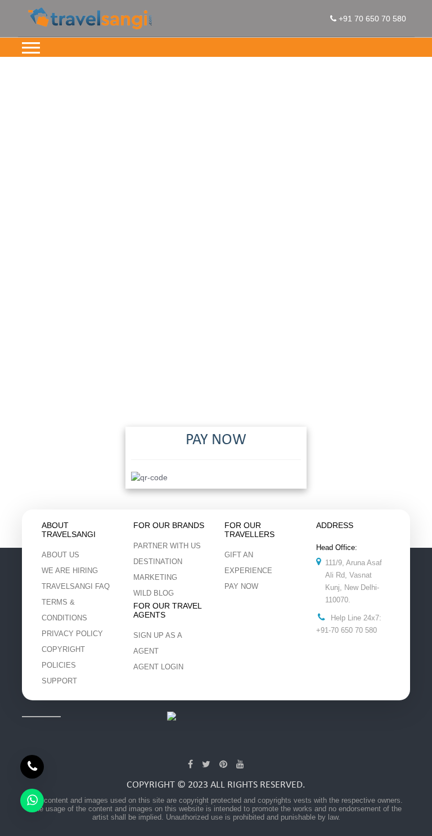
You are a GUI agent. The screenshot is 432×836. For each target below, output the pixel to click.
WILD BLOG (153, 593)
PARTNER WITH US (167, 546)
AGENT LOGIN (158, 667)
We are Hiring (70, 570)
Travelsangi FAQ (76, 586)
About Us (60, 555)
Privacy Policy (72, 633)
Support (59, 681)
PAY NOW (241, 586)
